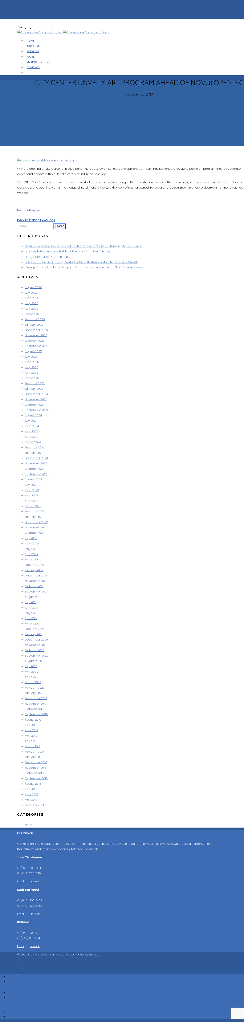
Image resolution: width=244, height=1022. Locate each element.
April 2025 (31, 373)
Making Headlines (20, 998)
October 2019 (34, 709)
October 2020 (34, 650)
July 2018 (31, 789)
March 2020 (33, 682)
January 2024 (34, 453)
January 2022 (34, 570)
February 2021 (34, 629)
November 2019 (36, 704)
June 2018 (31, 794)
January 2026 (34, 325)
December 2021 (36, 575)
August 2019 (33, 720)
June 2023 (32, 490)
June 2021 (31, 607)
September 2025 (36, 346)
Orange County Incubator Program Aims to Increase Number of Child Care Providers (83, 267)
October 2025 (34, 341)
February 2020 (35, 688)
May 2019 (31, 736)
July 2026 (31, 293)
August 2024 (33, 415)
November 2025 (36, 335)
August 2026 (33, 287)
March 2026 (33, 314)
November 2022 (36, 527)
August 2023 (33, 479)
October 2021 (34, 586)
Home (12, 976)
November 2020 (36, 645)
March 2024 (33, 442)
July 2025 (31, 357)
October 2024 (34, 405)
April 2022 (31, 554)
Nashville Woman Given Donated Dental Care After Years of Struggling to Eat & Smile (83, 246)
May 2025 (31, 367)
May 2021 (31, 613)
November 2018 (36, 768)
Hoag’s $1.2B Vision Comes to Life (48, 257)
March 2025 (33, 378)
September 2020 (36, 656)
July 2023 (31, 485)
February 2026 (35, 319)
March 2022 (33, 559)
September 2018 (36, 778)
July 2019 (31, 725)
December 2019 (36, 698)
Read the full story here (28, 210)
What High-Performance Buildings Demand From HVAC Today (67, 251)
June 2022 (32, 543)
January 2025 (34, 389)
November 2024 (36, 399)
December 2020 (36, 639)
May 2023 (31, 495)
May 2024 (31, 431)
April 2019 (31, 741)
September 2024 (36, 410)
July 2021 (30, 602)
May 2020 (31, 672)
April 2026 (31, 309)
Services (14, 987)
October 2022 (34, 533)
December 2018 (36, 762)
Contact (33, 67)
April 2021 (31, 618)
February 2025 (35, 383)
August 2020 (33, 661)
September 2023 (36, 474)
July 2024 (31, 421)
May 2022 (31, 549)
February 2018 (34, 805)
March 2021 (32, 623)
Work (11, 992)
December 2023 (36, 458)
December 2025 (36, 330)
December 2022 (36, 522)
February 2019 (34, 752)
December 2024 (36, 394)
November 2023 (36, 463)
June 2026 (32, 298)
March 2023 (33, 506)
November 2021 (35, 581)
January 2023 (34, 517)
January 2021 (33, 634)
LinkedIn (35, 881)
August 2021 (33, 597)
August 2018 (33, 784)
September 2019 (36, 714)
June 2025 (32, 362)
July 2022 (31, 538)
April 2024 (31, 437)
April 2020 (31, 677)
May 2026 (31, 303)
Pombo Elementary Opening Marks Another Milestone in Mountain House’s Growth (81, 262)
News (28, 825)
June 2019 (31, 730)
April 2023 (31, 501)
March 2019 (32, 746)
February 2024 (35, 447)
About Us (14, 981)
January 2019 (34, 757)
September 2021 (36, 591)
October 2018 (34, 773)
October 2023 (34, 469)
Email (20, 881)
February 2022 (35, 565)
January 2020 (34, 693)
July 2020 (31, 666)
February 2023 (35, 511)
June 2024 (32, 426)
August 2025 (33, 351)
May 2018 (31, 800)
